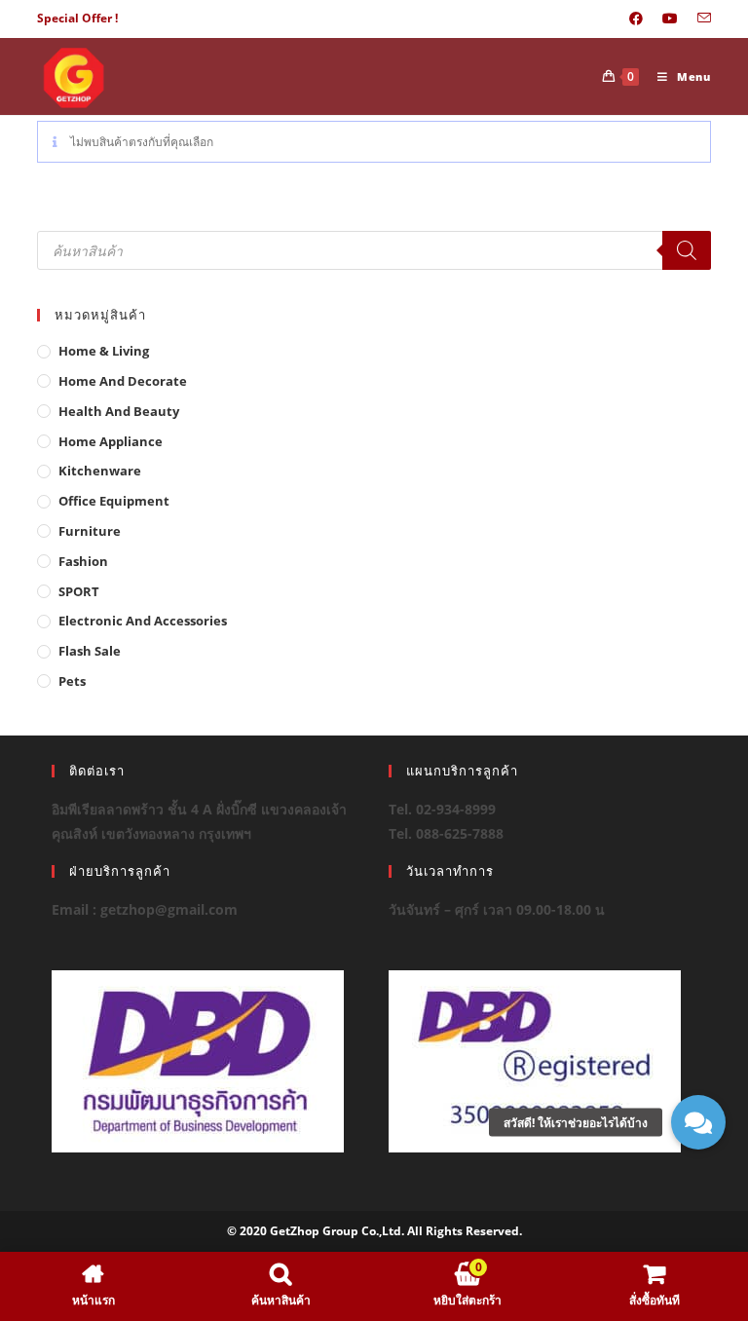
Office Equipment (113, 501)
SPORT (78, 591)
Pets (72, 681)
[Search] (686, 250)
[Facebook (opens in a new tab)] (636, 18)
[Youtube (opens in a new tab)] (670, 18)
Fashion (83, 561)
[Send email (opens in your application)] (699, 18)
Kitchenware (99, 470)
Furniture (89, 531)
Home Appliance (110, 441)
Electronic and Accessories (142, 620)
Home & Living (103, 350)
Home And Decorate (122, 381)
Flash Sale (89, 651)
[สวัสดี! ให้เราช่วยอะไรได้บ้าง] (698, 1122)
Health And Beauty (118, 411)
